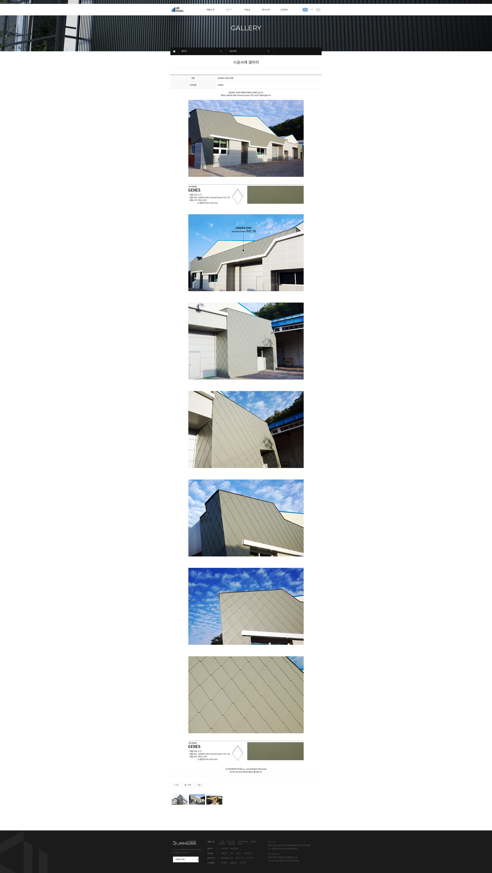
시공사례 (232, 51)
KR (305, 10)
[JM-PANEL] (181, 9)
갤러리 (184, 51)
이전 (176, 785)
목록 (189, 785)
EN (312, 10)
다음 (199, 785)
